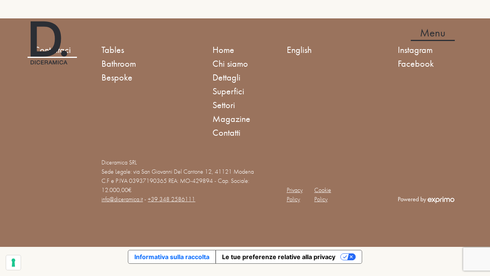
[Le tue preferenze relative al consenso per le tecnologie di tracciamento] (13, 262)
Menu (433, 33)
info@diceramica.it (122, 199)
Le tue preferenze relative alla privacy (278, 257)
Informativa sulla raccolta (171, 257)
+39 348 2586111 (171, 199)
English (299, 50)
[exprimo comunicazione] (441, 199)
